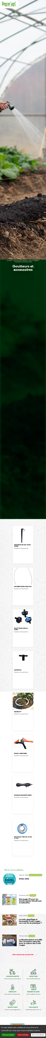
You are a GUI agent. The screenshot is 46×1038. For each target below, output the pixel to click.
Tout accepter (8, 1035)
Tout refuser (23, 1035)
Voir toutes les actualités (23, 954)
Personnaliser (38, 1035)
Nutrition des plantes (20, 260)
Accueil (9, 260)
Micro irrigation (34, 260)
